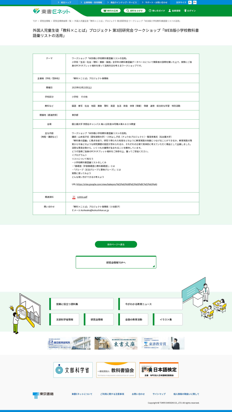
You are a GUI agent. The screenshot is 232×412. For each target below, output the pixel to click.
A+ (194, 2)
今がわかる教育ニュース (138, 304)
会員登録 (176, 10)
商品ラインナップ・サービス (124, 2)
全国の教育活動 (133, 319)
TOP (35, 20)
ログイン (191, 10)
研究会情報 (45, 20)
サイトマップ (159, 394)
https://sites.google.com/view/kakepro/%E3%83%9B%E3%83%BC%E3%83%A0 (117, 184)
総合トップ (66, 2)
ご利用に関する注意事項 (112, 394)
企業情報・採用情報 (93, 2)
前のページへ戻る (116, 244)
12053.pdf (82, 196)
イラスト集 (166, 319)
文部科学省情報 (64, 319)
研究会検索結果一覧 (62, 20)
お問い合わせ (138, 394)
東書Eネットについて (82, 394)
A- (190, 2)
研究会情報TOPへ (116, 262)
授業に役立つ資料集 (67, 304)
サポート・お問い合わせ (156, 2)
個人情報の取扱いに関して (186, 394)
